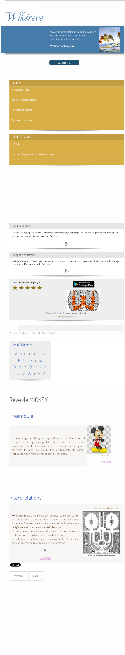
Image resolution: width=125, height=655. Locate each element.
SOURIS (105, 462)
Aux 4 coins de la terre (23, 120)
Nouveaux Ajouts (20, 89)
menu (66, 62)
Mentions (70, 313)
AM (66, 316)
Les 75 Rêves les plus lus (24, 100)
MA (62, 316)
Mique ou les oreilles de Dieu (105, 508)
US (74, 316)
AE (59, 316)
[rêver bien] (67, 243)
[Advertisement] (37, 196)
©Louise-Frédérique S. (55, 313)
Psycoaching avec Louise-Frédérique (33, 154)
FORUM (16, 143)
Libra (70, 316)
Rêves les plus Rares (22, 110)
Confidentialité (81, 313)
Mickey (105, 455)
